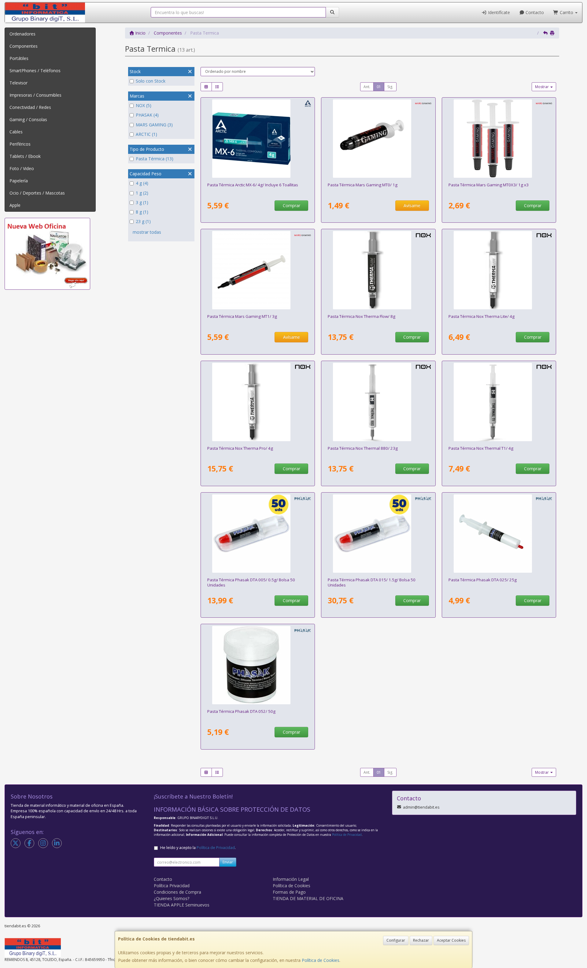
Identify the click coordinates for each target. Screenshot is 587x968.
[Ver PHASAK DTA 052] (257, 665)
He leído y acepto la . (198, 847)
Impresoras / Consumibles (35, 95)
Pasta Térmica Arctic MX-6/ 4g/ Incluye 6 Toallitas (252, 185)
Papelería (18, 181)
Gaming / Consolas (28, 119)
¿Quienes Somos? (171, 898)
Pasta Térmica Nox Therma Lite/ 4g (482, 316)
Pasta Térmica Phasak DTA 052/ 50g (241, 711)
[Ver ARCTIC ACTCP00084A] (257, 138)
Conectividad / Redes (30, 107)
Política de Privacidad (347, 834)
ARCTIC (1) (146, 134)
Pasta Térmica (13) (154, 159)
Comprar (291, 205)
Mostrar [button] (542, 86)
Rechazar (421, 940)
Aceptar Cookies (451, 940)
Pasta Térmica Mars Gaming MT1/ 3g (242, 316)
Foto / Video (21, 168)
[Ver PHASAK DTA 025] (499, 533)
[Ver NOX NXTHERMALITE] (499, 270)
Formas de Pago (289, 892)
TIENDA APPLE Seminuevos (181, 905)
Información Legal (291, 879)
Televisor (18, 83)
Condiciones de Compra (177, 892)
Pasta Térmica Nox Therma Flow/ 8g (361, 316)
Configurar (395, 940)
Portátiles (18, 58)
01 (379, 86)
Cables (16, 132)
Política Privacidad (172, 885)
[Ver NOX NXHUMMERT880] (378, 402)
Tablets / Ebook (25, 156)
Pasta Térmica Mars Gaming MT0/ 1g (362, 185)
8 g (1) (142, 212)
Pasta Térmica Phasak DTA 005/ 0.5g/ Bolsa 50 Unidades (251, 582)
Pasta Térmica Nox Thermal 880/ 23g (363, 448)
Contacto (534, 12)
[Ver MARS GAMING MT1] (257, 270)
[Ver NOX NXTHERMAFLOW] (378, 270)
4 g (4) (142, 183)
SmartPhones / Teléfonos (35, 70)
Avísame (412, 205)
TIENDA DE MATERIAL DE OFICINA (308, 898)
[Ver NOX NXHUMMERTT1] (499, 402)
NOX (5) (143, 105)
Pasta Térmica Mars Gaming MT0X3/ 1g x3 (489, 185)
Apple (14, 205)
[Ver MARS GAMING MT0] (378, 138)
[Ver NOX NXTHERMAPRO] (257, 402)
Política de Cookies (320, 960)
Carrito (566, 12)
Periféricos (20, 144)
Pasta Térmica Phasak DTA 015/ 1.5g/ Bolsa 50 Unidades (371, 582)
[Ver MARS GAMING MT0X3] (499, 138)
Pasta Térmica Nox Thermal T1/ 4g (481, 448)
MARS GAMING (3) (154, 125)
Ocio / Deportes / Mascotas (37, 193)
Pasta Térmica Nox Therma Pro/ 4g (240, 448)
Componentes (23, 46)
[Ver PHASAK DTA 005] (257, 533)
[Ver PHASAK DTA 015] (378, 533)
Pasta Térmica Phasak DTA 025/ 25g (483, 580)
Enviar (228, 862)
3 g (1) (142, 202)
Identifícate (498, 12)
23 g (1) (143, 221)
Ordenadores (22, 34)
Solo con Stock (150, 81)
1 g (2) (142, 193)
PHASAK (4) (147, 115)
